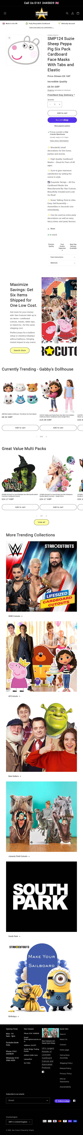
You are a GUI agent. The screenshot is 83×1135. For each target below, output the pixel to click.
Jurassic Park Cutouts (18, 856)
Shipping (51, 90)
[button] (5, 13)
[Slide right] (46, 436)
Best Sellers (14, 776)
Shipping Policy (66, 1063)
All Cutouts (13, 696)
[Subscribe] (47, 1100)
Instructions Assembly (65, 1056)
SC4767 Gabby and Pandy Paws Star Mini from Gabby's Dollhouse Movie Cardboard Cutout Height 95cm (57, 416)
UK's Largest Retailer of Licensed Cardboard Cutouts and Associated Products (48, 1058)
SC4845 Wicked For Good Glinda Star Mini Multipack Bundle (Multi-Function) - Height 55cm (56, 495)
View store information (59, 141)
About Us (63, 1039)
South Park (13, 936)
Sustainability (65, 1087)
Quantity (51, 100)
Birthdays (13, 1016)
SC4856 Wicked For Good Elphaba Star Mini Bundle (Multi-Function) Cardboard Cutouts (20, 495)
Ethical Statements (64, 1080)
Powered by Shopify (27, 1130)
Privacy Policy (66, 1074)
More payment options (62, 125)
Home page (64, 1050)
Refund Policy (65, 1068)
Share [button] (52, 229)
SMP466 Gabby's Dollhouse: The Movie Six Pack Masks (19, 414)
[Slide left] (36, 436)
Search (63, 1034)
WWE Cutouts (14, 616)
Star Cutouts (16, 1130)
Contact (63, 1045)
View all (41, 522)
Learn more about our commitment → (41, 27)
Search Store (20, 350)
